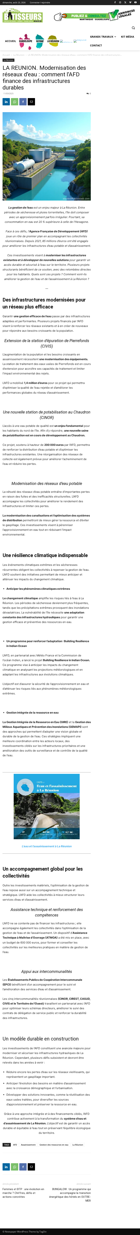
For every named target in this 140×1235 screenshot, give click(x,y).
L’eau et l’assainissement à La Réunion (47, 846)
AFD (15, 1144)
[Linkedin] (6, 101)
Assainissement (28, 1144)
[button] (133, 27)
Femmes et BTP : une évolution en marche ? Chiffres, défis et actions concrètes (23, 1193)
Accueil (6, 54)
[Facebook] (115, 3)
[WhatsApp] (14, 101)
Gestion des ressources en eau (54, 1144)
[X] (125, 3)
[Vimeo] (130, 3)
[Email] (31, 101)
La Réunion (18, 54)
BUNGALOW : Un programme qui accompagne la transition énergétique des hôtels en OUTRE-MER (70, 1195)
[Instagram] (120, 3)
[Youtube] (135, 3)
